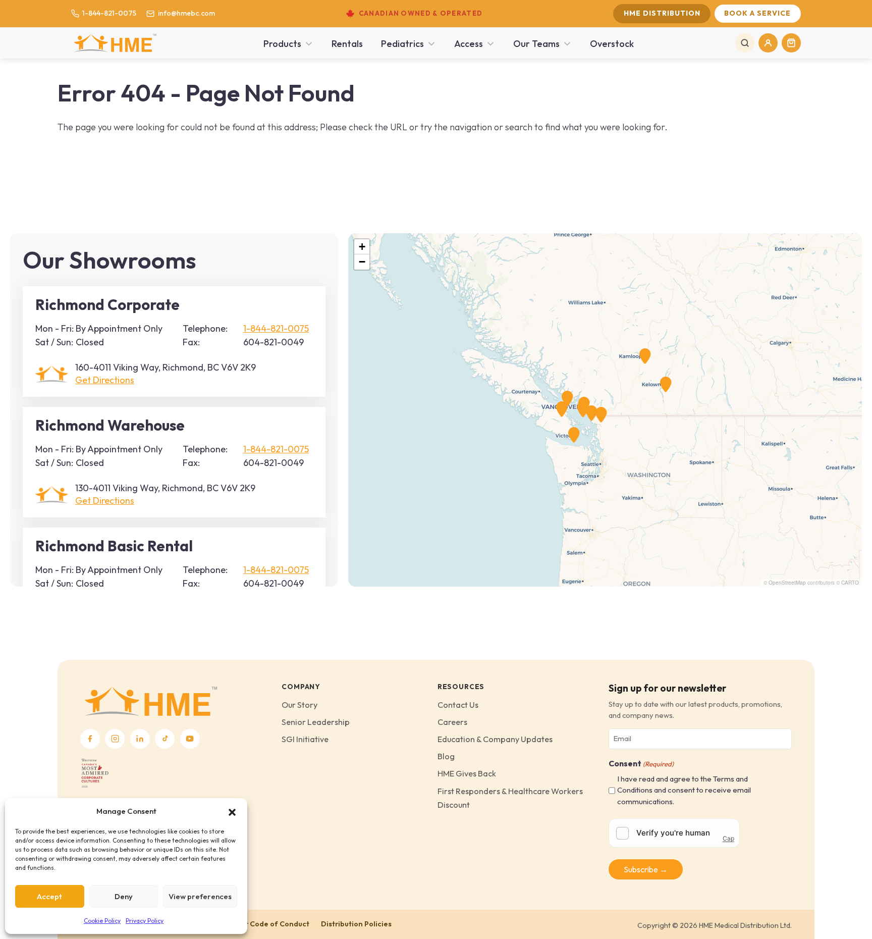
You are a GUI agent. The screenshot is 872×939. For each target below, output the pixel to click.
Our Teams (536, 43)
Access (468, 43)
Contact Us (458, 705)
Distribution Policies (356, 923)
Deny (124, 896)
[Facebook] (90, 739)
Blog (446, 756)
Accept (49, 896)
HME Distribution (662, 13)
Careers (452, 722)
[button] (232, 811)
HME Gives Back (467, 773)
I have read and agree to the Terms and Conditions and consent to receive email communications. (684, 790)
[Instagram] (115, 739)
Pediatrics (402, 43)
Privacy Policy (145, 920)
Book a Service (757, 13)
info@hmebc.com (186, 13)
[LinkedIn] (140, 739)
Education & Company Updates (495, 739)
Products (282, 43)
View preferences (200, 896)
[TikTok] (165, 739)
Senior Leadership (316, 722)
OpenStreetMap (787, 582)
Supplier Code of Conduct (264, 923)
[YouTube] (190, 739)
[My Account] (768, 43)
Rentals (347, 43)
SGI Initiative (305, 739)
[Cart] (791, 43)
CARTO (850, 582)
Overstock (612, 43)
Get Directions (104, 380)
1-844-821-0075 (109, 13)
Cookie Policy (102, 920)
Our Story (299, 705)
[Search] (744, 43)
